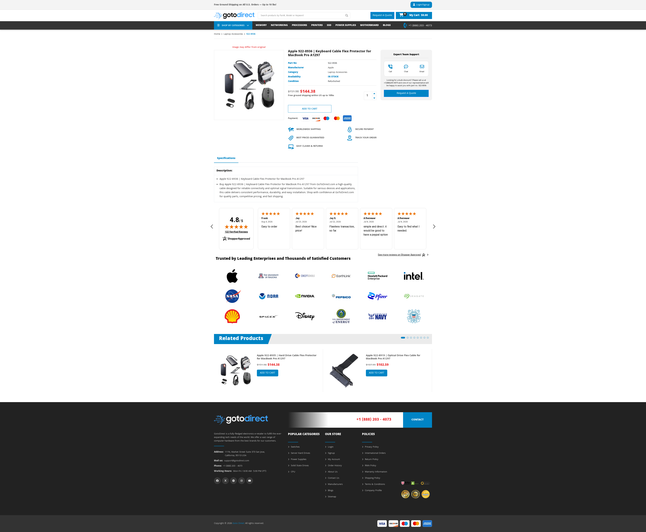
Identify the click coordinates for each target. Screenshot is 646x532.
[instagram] (241, 480)
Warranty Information (375, 472)
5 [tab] (418, 338)
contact (417, 420)
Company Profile (373, 490)
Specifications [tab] (226, 158)
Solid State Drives (299, 466)
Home (217, 34)
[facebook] (217, 480)
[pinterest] (233, 480)
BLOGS (387, 25)
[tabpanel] (268, 370)
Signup (331, 453)
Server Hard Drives (300, 453)
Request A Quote (382, 15)
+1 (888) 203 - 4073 (420, 25)
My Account (333, 459)
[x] (225, 480)
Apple (331, 68)
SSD (329, 25)
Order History (334, 466)
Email (422, 71)
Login (330, 447)
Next (434, 368)
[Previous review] (212, 226)
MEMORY (261, 25)
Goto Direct (238, 523)
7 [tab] (425, 338)
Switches (295, 447)
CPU (292, 472)
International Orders (375, 453)
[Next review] (434, 226)
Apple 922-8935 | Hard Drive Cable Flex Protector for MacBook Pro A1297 (286, 357)
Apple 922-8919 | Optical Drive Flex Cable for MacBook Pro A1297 (393, 357)
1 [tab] (402, 338)
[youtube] (249, 480)
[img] (236, 226)
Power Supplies (298, 459)
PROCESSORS (299, 25)
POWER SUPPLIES (345, 25)
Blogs (330, 490)
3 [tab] (412, 338)
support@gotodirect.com (236, 461)
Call (390, 71)
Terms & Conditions (374, 484)
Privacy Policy (371, 447)
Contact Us (333, 478)
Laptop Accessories (233, 34)
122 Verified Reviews (236, 231)
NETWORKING (279, 25)
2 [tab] (408, 338)
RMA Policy (370, 466)
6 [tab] (422, 338)
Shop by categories (233, 25)
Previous (211, 368)
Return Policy (371, 459)
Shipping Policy (372, 478)
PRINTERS (317, 25)
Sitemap (331, 497)
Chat (406, 71)
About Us (332, 472)
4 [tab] (415, 338)
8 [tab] (428, 338)
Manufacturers (335, 484)
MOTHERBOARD (369, 25)
